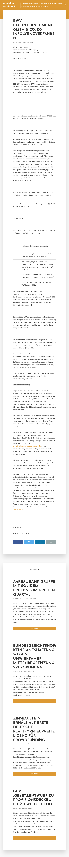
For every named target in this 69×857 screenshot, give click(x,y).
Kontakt (40, 4)
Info (33, 4)
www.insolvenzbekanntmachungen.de (27, 446)
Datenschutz (58, 4)
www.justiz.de (18, 510)
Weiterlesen (34, 628)
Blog (28, 4)
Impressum (48, 4)
